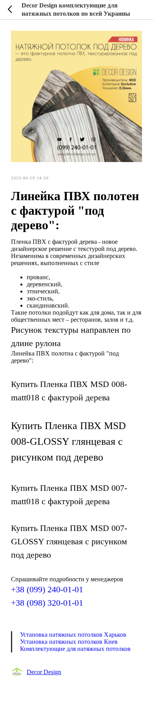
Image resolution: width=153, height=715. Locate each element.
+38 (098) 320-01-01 (47, 603)
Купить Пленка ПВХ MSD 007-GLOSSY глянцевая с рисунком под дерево (69, 541)
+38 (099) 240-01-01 (47, 589)
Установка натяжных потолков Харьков (73, 634)
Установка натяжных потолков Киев (69, 641)
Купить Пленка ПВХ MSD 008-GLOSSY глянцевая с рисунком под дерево (68, 441)
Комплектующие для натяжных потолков (75, 648)
